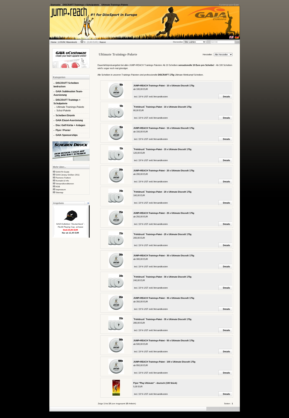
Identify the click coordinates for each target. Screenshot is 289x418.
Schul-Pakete (63, 110)
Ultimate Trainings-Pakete (114, 5)
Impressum (61, 189)
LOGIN (61, 42)
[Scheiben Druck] (71, 160)
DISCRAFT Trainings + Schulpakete (81, 5)
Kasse (103, 42)
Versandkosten (160, 96)
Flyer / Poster (63, 130)
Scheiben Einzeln (65, 115)
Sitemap (59, 192)
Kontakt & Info (62, 181)
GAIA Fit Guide (62, 172)
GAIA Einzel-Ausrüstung (69, 120)
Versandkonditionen (65, 184)
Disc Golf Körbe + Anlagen (70, 125)
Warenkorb (71, 42)
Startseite (55, 5)
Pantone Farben (63, 178)
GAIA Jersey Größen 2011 (68, 175)
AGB (58, 186)
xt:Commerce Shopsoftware (158, 413)
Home (53, 42)
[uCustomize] (71, 67)
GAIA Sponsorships (67, 135)
